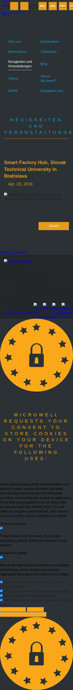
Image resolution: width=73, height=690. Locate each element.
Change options (13, 609)
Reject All (35, 609)
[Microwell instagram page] (46, 306)
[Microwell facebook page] (37, 306)
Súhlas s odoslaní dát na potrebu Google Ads (35, 591)
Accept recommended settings (23, 614)
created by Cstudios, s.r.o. (22, 312)
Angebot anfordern (13, 252)
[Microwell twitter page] (65, 306)
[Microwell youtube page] (56, 306)
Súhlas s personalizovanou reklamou (30, 595)
